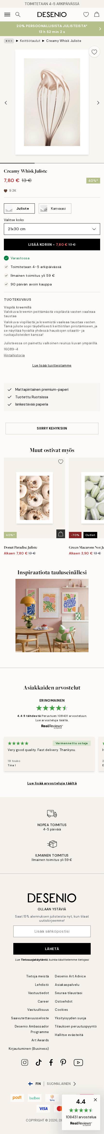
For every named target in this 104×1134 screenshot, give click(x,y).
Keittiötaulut (30, 41)
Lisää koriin (52, 244)
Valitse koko (14, 220)
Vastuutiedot (38, 993)
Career (43, 1001)
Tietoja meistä (37, 976)
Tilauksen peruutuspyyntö (76, 1026)
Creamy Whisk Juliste (63, 41)
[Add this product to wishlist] (94, 51)
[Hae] (18, 14)
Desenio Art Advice (70, 976)
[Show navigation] (7, 14)
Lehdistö (42, 985)
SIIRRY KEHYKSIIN (52, 428)
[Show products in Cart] (96, 14)
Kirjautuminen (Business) (29, 1049)
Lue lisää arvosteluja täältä (52, 783)
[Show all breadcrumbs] (9, 40)
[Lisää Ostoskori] (60, 533)
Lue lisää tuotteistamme (52, 365)
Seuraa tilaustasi (68, 993)
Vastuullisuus (38, 1010)
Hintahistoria (14, 355)
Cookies (61, 1010)
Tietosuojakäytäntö (34, 960)
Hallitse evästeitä (69, 1035)
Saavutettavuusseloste (30, 1018)
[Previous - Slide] (6, 103)
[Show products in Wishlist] (86, 14)
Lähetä (52, 949)
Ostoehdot (64, 1001)
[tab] (17, 161)
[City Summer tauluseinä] (52, 615)
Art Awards (40, 1040)
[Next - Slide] (98, 103)
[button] (81, 1112)
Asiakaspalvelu (67, 985)
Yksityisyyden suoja (70, 1018)
